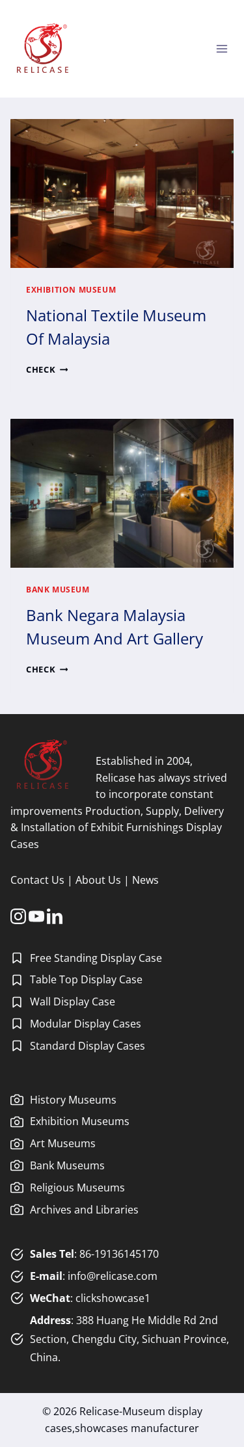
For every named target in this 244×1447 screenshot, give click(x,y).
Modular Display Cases (85, 1023)
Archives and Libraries (84, 1209)
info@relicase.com (112, 1276)
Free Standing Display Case (96, 958)
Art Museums (63, 1143)
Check (47, 369)
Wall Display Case (72, 1001)
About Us (98, 880)
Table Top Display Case (86, 979)
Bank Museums (67, 1165)
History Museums (73, 1100)
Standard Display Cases (87, 1046)
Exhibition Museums (79, 1121)
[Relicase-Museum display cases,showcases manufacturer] (42, 49)
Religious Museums (77, 1187)
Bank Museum (58, 589)
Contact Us (37, 880)
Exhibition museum (71, 289)
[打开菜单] (222, 48)
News (145, 880)
